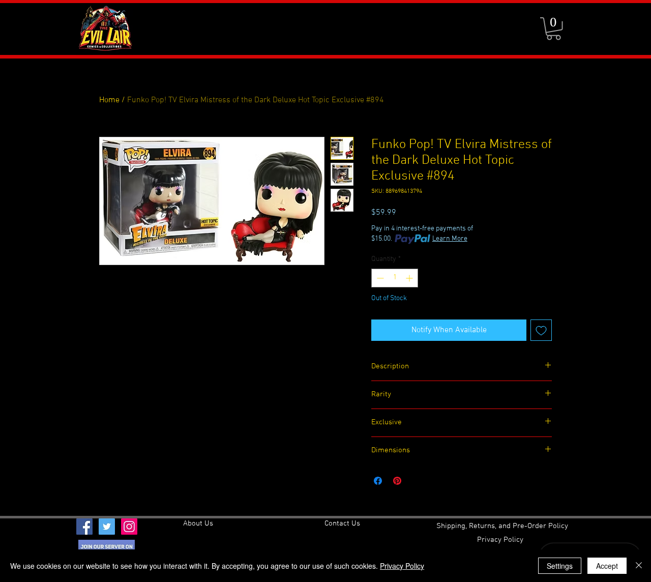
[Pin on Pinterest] (397, 481)
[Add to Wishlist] (541, 330)
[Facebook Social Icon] (84, 526)
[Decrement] (379, 278)
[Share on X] (416, 481)
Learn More (449, 239)
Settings (560, 566)
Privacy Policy (402, 566)
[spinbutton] (395, 278)
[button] (553, 28)
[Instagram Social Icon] (129, 526)
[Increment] (410, 278)
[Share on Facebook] (378, 481)
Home (109, 100)
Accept (607, 566)
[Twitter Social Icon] (107, 526)
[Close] (639, 566)
